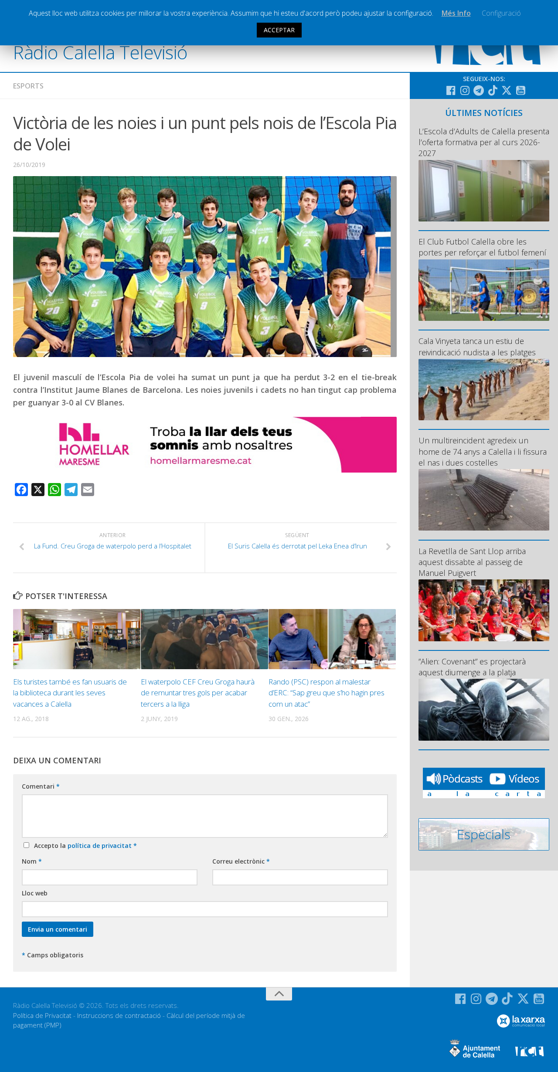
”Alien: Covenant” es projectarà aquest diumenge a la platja (472, 666)
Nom (32, 861)
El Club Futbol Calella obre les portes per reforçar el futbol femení (482, 247)
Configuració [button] (501, 13)
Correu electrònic (241, 861)
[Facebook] (451, 90)
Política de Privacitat (42, 1015)
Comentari (41, 786)
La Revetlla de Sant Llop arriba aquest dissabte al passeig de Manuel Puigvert (472, 562)
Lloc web (35, 893)
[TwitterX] (506, 90)
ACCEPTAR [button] (279, 30)
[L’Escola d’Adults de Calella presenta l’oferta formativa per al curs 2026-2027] (483, 190)
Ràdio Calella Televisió (100, 52)
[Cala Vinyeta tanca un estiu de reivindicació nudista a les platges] (483, 389)
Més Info (456, 13)
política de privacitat (100, 845)
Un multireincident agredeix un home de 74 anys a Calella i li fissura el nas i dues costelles (482, 451)
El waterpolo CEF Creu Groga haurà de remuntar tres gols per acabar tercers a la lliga (198, 693)
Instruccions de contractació (119, 1015)
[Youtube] (520, 90)
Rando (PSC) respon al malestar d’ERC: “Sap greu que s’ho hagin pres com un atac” (326, 693)
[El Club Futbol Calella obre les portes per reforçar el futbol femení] (483, 290)
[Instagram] (464, 90)
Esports (28, 86)
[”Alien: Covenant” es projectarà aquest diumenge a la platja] (483, 709)
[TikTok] (492, 90)
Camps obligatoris (52, 955)
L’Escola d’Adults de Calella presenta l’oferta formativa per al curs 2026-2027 (483, 142)
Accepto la (84, 845)
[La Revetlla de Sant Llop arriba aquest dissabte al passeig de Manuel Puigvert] (483, 610)
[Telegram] (478, 90)
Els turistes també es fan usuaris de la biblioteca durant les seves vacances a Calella (70, 693)
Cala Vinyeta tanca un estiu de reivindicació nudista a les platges (477, 346)
